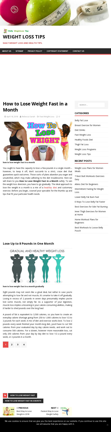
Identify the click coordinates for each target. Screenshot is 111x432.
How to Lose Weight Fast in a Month (23, 401)
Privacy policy (57, 428)
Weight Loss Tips (83, 154)
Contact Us (78, 51)
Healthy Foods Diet (84, 139)
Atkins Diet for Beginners (86, 184)
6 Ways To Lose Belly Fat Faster (90, 201)
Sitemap (19, 51)
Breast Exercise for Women (87, 125)
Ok (49, 428)
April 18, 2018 (12, 116)
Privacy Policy (35, 51)
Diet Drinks (80, 130)
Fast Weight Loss (47, 116)
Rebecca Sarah (28, 116)
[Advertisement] (55, 76)
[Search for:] (91, 104)
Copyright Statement (57, 51)
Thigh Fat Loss (82, 144)
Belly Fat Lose (81, 120)
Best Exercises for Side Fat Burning (91, 206)
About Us (6, 51)
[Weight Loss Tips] (55, 23)
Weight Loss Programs (85, 149)
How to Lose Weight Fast (22, 395)
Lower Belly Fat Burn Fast (87, 197)
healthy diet (50, 187)
